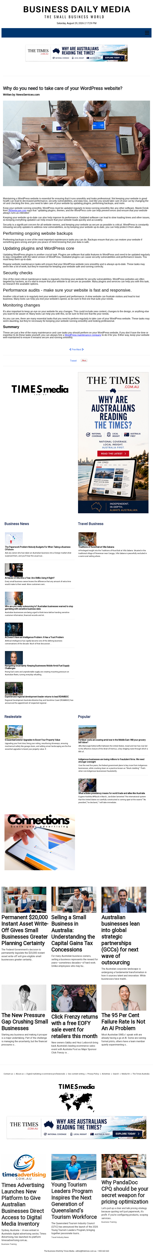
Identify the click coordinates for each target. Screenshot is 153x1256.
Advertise (106, 1074)
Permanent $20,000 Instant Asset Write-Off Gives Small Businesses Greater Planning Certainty (24, 930)
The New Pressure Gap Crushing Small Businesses (24, 1021)
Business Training (9, 1244)
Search (116, 1074)
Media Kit (126, 1074)
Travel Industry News (60, 1237)
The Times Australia (141, 1074)
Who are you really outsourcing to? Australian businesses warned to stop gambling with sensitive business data (39, 607)
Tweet (73, 360)
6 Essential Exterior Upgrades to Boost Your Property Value (32, 740)
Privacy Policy (93, 1074)
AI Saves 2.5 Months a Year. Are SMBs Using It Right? (30, 578)
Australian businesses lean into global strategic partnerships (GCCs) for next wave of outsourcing (120, 940)
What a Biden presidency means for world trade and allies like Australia (111, 793)
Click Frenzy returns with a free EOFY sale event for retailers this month (74, 1026)
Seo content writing (76, 1074)
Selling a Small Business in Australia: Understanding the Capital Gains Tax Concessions (73, 933)
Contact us (8, 1074)
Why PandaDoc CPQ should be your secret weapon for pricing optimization (124, 1192)
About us (20, 1074)
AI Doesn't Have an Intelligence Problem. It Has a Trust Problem (34, 637)
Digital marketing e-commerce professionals (45, 1074)
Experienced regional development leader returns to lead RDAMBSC (37, 696)
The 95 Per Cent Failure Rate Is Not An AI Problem (123, 1021)
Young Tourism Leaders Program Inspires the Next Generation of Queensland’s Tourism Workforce (74, 1201)
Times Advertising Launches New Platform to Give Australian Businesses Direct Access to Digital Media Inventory (22, 1204)
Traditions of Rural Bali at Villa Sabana (96, 547)
